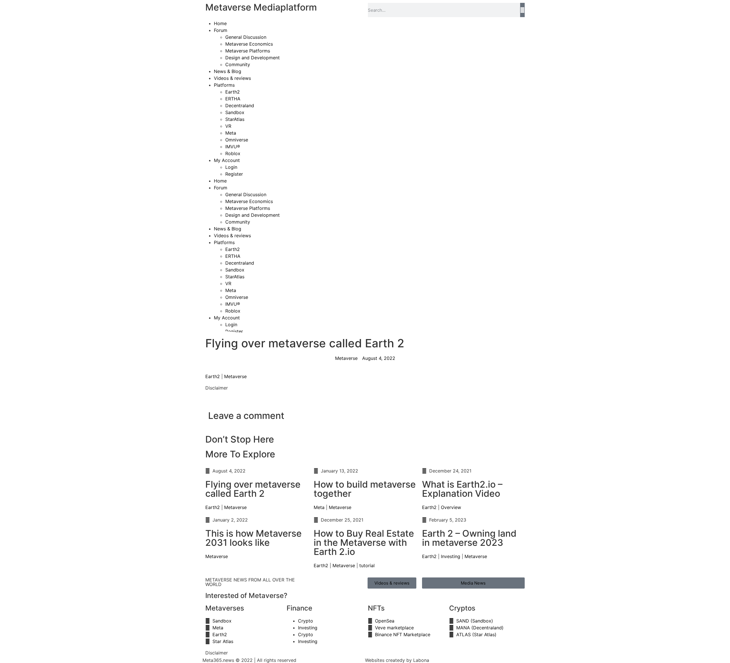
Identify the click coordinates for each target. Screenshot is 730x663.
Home (220, 23)
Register (234, 174)
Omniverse (236, 140)
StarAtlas (234, 119)
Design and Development (252, 57)
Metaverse (235, 376)
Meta (230, 133)
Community (237, 64)
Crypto (305, 621)
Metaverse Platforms (247, 51)
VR (228, 126)
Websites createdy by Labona (397, 660)
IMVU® (232, 146)
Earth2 (232, 92)
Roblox (232, 153)
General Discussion (245, 37)
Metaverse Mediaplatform (261, 7)
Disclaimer (216, 388)
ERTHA (232, 99)
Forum (220, 30)
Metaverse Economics (249, 44)
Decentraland (239, 105)
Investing (450, 556)
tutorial (367, 565)
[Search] (522, 10)
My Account (227, 160)
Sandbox (234, 112)
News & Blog (227, 71)
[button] (207, 399)
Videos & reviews (232, 78)
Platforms (224, 85)
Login (231, 167)
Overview (451, 507)
